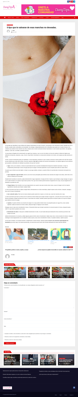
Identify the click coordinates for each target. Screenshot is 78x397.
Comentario (6, 287)
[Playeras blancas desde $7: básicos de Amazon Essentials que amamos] (61, 234)
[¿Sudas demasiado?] (16, 234)
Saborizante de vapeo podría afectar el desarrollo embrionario (16, 370)
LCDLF (47, 17)
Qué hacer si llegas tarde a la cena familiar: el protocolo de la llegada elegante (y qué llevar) (38, 274)
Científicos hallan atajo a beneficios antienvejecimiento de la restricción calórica (19, 377)
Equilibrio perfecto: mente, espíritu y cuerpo (17, 249)
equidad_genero (62, 358)
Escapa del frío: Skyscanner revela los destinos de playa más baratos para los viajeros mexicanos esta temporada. (14, 275)
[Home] (5, 17)
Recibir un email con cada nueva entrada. (13, 339)
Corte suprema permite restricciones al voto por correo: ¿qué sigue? (66, 362)
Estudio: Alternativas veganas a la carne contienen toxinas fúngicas (17, 374)
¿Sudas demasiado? (8, 240)
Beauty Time (11, 17)
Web (5, 326)
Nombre (6, 311)
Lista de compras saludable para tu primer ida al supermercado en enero (62, 274)
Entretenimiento (55, 17)
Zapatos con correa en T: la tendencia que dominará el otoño (29, 361)
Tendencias (34, 17)
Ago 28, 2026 (8, 363)
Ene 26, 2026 (8, 276)
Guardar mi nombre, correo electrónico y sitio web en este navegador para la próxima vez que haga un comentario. (28, 333)
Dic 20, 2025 (56, 276)
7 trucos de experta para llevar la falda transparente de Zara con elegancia (11, 362)
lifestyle (42, 358)
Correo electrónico (8, 318)
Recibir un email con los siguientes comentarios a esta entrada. (18, 336)
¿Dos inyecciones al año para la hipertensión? (48, 374)
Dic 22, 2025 (32, 276)
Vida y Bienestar (25, 17)
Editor (14, 30)
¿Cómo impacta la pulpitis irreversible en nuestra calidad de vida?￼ (55, 249)
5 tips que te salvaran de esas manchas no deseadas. (31, 27)
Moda (17, 17)
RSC (63, 17)
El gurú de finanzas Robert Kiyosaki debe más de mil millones (47, 361)
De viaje (41, 17)
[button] (74, 17)
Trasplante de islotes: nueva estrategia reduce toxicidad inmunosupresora (54, 371)
